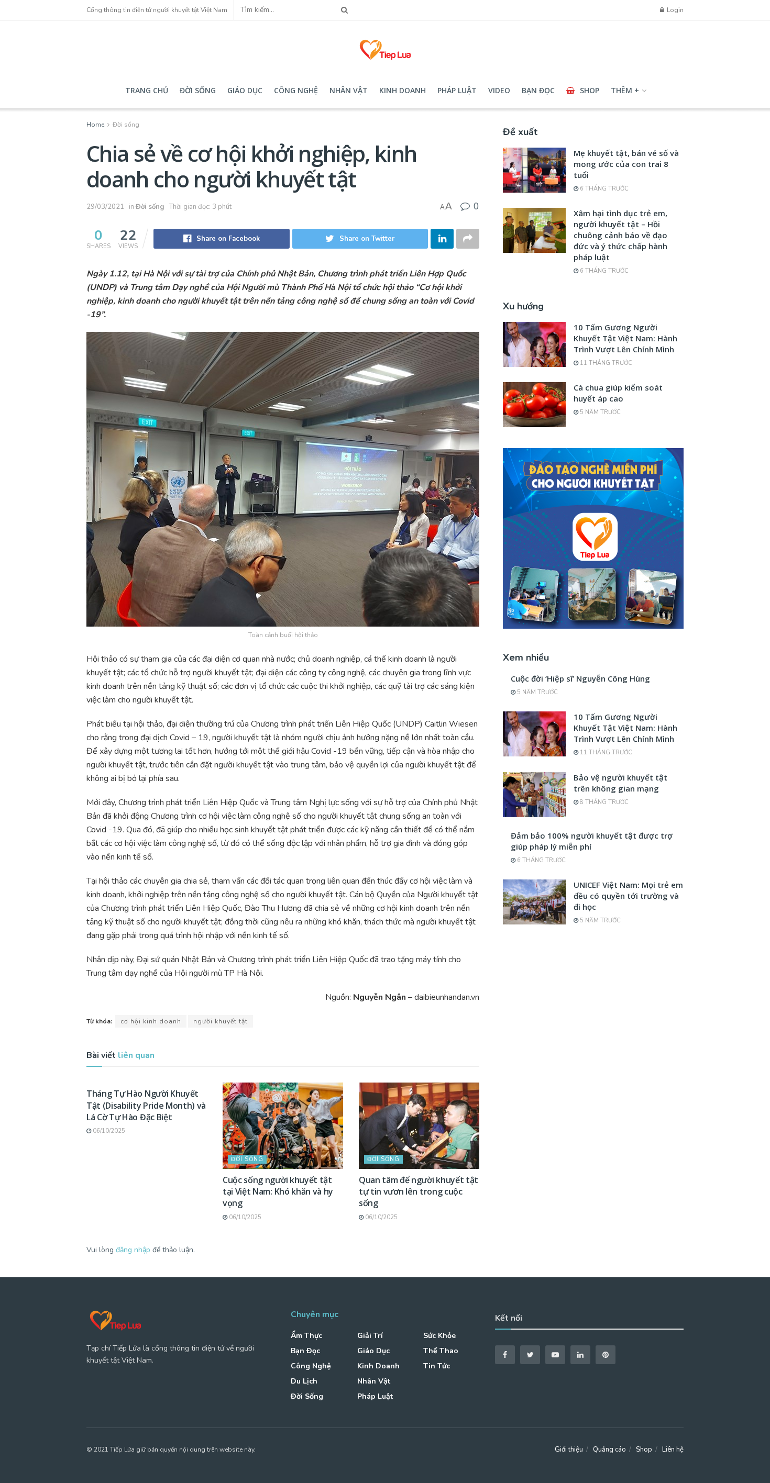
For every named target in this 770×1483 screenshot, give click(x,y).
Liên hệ (673, 1449)
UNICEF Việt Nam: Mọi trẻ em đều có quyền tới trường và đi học (628, 895)
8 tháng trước (603, 802)
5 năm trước (599, 412)
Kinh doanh (402, 90)
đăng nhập (133, 1250)
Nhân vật (348, 90)
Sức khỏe (439, 1336)
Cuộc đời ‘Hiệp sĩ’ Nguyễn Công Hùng (580, 678)
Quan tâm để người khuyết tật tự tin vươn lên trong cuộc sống (418, 1191)
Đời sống (198, 90)
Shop (589, 90)
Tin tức (436, 1366)
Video (499, 90)
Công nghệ (296, 90)
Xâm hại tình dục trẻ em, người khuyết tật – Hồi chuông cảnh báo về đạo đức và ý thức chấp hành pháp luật (620, 235)
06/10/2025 (108, 1131)
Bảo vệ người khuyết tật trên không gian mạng (620, 783)
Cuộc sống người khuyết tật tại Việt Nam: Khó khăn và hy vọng (278, 1191)
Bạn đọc (538, 90)
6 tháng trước (603, 189)
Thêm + (625, 90)
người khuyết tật (220, 1021)
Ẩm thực (306, 1336)
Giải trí (370, 1336)
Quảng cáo (609, 1449)
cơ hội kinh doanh (150, 1021)
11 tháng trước (605, 363)
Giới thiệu (569, 1449)
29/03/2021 (105, 206)
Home (95, 124)
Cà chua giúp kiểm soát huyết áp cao (618, 393)
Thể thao (440, 1351)
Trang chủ (146, 90)
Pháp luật (457, 90)
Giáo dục (244, 90)
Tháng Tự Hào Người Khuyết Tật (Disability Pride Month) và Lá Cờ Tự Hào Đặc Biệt (146, 1105)
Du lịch (304, 1381)
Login (674, 10)
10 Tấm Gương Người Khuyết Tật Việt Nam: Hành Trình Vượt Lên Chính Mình (625, 338)
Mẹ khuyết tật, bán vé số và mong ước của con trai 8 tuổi (626, 164)
